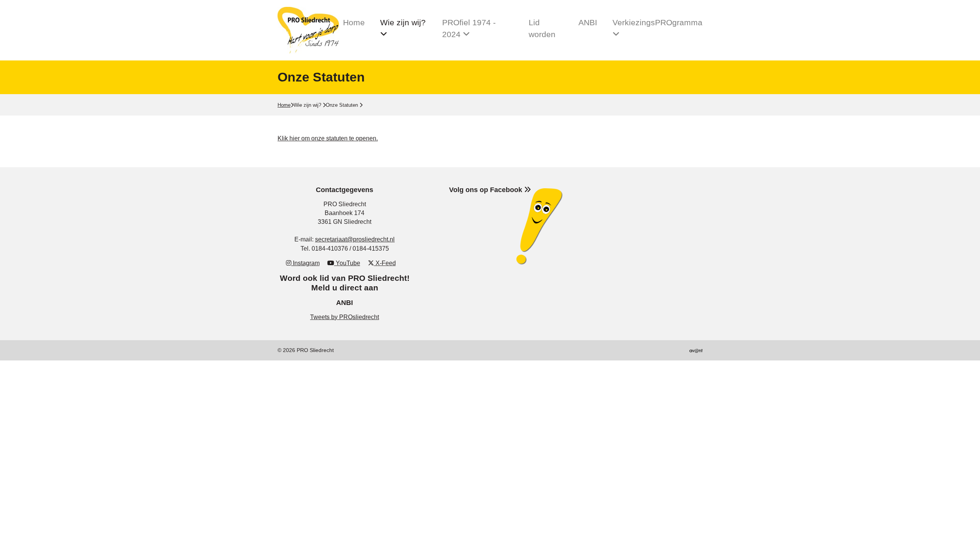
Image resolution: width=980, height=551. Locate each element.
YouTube (347, 263)
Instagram (305, 263)
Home (354, 22)
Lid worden (542, 28)
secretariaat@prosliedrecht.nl (355, 239)
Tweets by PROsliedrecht (344, 317)
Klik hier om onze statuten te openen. (328, 138)
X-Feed (385, 263)
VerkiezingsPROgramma (657, 22)
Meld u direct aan (344, 287)
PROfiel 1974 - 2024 (469, 28)
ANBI (587, 22)
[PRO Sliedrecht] (310, 30)
